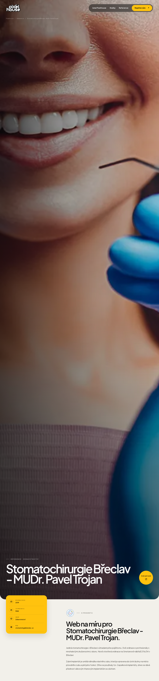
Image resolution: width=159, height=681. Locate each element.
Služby (112, 8)
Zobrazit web (146, 576)
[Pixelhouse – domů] (13, 8)
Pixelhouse (10, 18)
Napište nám (142, 8)
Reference (123, 8)
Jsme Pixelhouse (99, 8)
